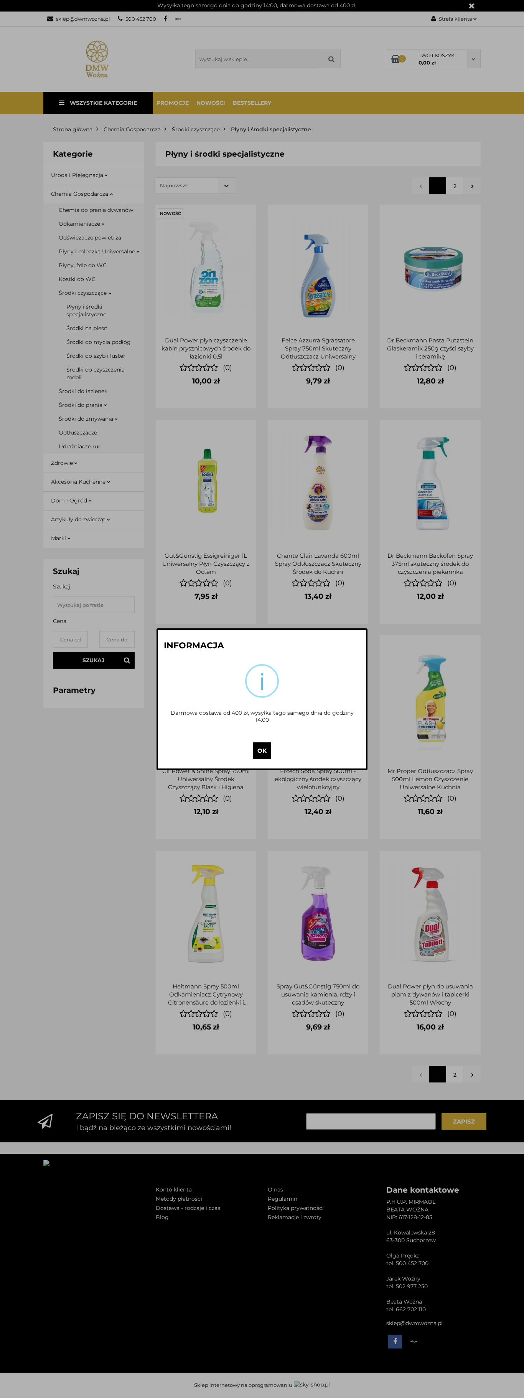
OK (262, 750)
